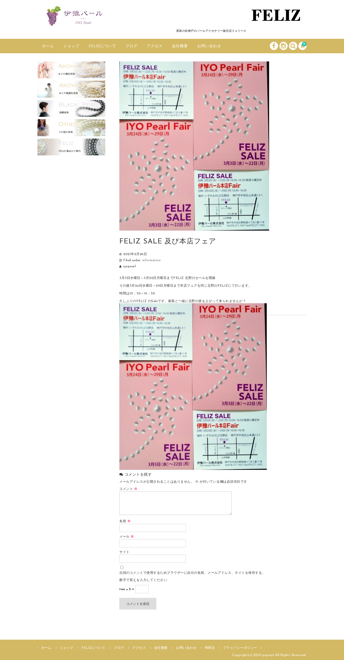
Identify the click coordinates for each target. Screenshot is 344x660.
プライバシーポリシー (240, 648)
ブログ (131, 46)
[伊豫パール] (72, 22)
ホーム (48, 46)
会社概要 (180, 46)
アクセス (155, 46)
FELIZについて (102, 46)
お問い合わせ (209, 46)
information (152, 260)
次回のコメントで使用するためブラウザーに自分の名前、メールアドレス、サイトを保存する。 (192, 573)
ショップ (71, 46)
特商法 (210, 648)
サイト (124, 552)
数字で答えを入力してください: (143, 580)
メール (126, 537)
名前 (125, 521)
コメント (128, 489)
